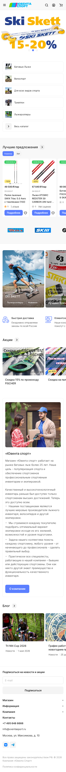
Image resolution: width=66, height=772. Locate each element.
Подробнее (13, 212)
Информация (11, 706)
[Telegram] (13, 745)
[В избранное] (25, 212)
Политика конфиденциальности (20, 766)
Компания (9, 711)
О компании (17, 588)
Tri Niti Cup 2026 (16, 645)
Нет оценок (44, 206)
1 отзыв (15, 206)
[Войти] (53, 5)
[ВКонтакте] (6, 745)
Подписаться (33, 690)
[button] (29, 50)
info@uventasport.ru (14, 729)
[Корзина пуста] (61, 5)
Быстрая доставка (23, 318)
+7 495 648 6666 (13, 723)
